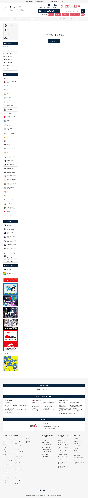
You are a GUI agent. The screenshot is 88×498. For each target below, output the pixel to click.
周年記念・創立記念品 (63, 444)
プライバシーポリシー (79, 457)
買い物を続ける (54, 41)
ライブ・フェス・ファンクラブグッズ (63, 459)
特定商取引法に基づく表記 (79, 463)
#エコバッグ (58, 14)
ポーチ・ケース (6, 457)
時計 (16, 443)
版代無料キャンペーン (30, 442)
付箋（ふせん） (6, 472)
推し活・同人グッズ (62, 456)
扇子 (4, 449)
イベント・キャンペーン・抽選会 (63, 451)
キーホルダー (6, 480)
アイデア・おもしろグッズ (7, 442)
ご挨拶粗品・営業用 (62, 454)
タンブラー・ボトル (7, 460)
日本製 (27, 438)
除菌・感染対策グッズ (19, 463)
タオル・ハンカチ (19, 441)
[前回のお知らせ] (10, 1)
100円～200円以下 (46, 444)
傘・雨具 (5, 451)
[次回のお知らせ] (77, 1)
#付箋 (82, 14)
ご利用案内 (65, 413)
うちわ (4, 447)
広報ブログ (76, 453)
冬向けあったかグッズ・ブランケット (19, 483)
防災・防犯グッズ (19, 451)
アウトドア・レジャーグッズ (19, 467)
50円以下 (44, 440)
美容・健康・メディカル (19, 459)
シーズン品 (17, 480)
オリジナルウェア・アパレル (7, 465)
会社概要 (76, 460)
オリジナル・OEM (7, 438)
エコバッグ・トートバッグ (7, 455)
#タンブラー (50, 14)
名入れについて (77, 441)
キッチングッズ (18, 454)
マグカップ (5, 462)
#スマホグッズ (65, 14)
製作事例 (76, 450)
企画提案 (76, 443)
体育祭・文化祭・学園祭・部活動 (63, 467)
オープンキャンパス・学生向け (63, 463)
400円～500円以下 (46, 451)
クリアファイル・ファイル (7, 475)
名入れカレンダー (7, 482)
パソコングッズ (18, 449)
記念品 (16, 438)
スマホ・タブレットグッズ (19, 446)
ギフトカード (18, 477)
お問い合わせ (77, 455)
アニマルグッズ (18, 473)
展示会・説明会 (61, 442)
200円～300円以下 (46, 447)
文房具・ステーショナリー (7, 469)
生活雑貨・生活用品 (19, 456)
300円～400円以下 (46, 449)
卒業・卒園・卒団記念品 (63, 448)
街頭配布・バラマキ (62, 440)
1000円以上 (45, 456)
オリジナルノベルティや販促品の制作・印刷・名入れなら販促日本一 (42, 495)
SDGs (16, 475)
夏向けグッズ (6, 444)
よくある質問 (77, 445)
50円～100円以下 (46, 442)
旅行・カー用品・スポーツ (19, 470)
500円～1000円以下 (47, 454)
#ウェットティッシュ (75, 14)
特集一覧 (76, 448)
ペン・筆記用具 (6, 477)
